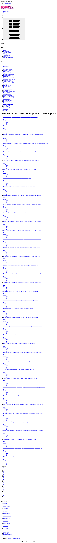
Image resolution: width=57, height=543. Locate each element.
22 (3, 494)
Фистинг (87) (6, 107)
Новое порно (6, 532)
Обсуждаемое (6, 55)
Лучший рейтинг (7, 52)
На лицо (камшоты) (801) (9, 96)
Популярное (6, 51)
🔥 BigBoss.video (7, 3)
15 (3, 485)
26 (3, 499)
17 (3, 487)
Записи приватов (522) (8, 82)
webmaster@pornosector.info (13, 538)
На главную (6, 66)
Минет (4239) (6, 92)
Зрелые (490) (6, 84)
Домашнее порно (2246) (9, 79)
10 (3, 479)
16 (3, 486)
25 (3, 497)
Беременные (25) (7, 72)
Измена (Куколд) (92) (8, 85)
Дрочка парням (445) (8, 80)
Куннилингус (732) (7, 89)
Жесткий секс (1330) (8, 81)
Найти (2, 43)
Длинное (5, 56)
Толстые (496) (6, 105)
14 (3, 484)
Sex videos (5, 109)
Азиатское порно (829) (8, 68)
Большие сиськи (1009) (8, 74)
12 (3, 481)
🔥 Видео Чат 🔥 (7, 59)
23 (3, 495)
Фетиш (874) (6, 106)
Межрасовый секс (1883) (9, 91)
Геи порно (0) (6, 76)
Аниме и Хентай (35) (8, 70)
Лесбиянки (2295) (7, 90)
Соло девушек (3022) (8, 104)
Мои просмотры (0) (8, 57)
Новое (4, 50)
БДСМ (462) (6, 71)
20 (3, 491)
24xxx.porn (5, 110)
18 (3, 489)
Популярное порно (7, 534)
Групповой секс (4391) (8, 77)
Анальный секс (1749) (8, 69)
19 (3, 490)
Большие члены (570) (8, 75)
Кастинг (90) (6, 87)
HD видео (5, 53)
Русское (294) (6, 101)
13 (3, 482)
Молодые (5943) (7, 94)
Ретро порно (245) (7, 100)
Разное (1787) (6, 99)
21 (3, 492)
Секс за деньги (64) (7, 102)
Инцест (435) (6, 86)
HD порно (5, 533)
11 (3, 480)
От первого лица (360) (8, 97)
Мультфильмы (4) (7, 95)
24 (3, 496)
